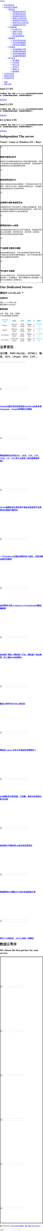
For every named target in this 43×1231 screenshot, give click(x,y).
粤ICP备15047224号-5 (32, 1226)
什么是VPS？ (17, 29)
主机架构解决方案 (19, 49)
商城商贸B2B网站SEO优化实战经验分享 (18, 892)
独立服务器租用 (18, 36)
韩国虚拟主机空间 (19, 25)
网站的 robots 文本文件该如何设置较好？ (18, 750)
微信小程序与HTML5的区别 (12, 704)
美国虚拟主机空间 (19, 12)
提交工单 (16, 65)
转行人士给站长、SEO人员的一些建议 (17, 938)
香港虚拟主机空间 (19, 16)
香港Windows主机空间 (21, 23)
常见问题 (16, 62)
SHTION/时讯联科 (17, 1226)
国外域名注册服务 (19, 45)
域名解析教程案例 (19, 56)
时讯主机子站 (9, 78)
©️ (1, 1226)
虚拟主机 (11, 9)
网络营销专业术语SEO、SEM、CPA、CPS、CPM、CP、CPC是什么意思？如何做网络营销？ (20, 458)
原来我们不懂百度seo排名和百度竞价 (16, 845)
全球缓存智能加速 (19, 51)
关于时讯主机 (9, 73)
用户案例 (16, 60)
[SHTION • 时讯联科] (21, 1)
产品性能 (11, 47)
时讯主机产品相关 (11, 7)
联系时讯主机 (9, 76)
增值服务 (11, 38)
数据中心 (16, 69)
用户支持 (11, 58)
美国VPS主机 (17, 31)
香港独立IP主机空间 (20, 20)
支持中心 (16, 67)
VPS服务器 (12, 27)
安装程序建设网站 (19, 54)
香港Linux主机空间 (20, 18)
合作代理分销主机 (19, 40)
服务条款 (16, 71)
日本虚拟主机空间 (19, 14)
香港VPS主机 (17, 34)
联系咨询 (3, 100)
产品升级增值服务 (19, 43)
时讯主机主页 (9, 5)
